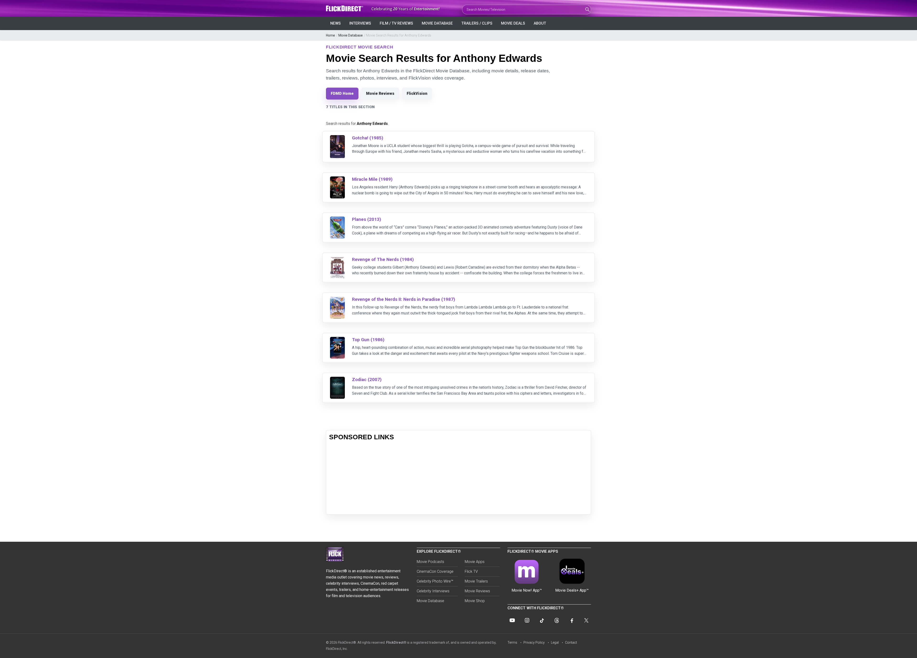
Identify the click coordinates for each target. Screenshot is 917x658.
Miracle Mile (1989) (372, 179)
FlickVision (417, 93)
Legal (555, 642)
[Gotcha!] (337, 138)
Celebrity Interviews (433, 591)
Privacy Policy (534, 642)
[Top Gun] (337, 340)
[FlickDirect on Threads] (556, 620)
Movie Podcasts (430, 561)
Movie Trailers (476, 581)
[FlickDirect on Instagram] (527, 620)
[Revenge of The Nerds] (337, 259)
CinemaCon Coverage (435, 571)
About (540, 23)
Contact (571, 642)
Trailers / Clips (476, 23)
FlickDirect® (396, 642)
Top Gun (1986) (368, 339)
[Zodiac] (337, 379)
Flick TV (471, 571)
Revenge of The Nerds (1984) (383, 259)
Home (330, 35)
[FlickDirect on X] (586, 620)
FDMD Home (342, 93)
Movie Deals (513, 23)
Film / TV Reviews (396, 23)
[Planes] (337, 219)
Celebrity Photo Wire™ (435, 581)
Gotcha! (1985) (367, 138)
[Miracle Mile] (337, 179)
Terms (512, 642)
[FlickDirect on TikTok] (542, 620)
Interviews (360, 23)
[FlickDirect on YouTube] (512, 620)
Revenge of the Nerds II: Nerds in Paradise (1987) (403, 299)
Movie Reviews (380, 93)
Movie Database (437, 23)
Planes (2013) (366, 219)
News (335, 23)
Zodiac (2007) (367, 379)
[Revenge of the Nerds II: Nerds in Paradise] (337, 299)
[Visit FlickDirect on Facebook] (571, 620)
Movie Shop (475, 601)
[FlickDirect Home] (345, 8)
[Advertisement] (458, 478)
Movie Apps (475, 561)
